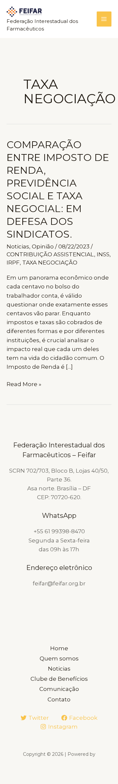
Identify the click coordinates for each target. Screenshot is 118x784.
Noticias (18, 246)
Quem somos (59, 658)
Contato (59, 699)
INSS (103, 254)
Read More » (24, 385)
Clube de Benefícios (59, 679)
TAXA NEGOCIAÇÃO (49, 262)
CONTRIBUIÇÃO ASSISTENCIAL (50, 254)
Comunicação (59, 689)
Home (59, 648)
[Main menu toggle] (104, 19)
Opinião (43, 246)
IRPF (13, 262)
